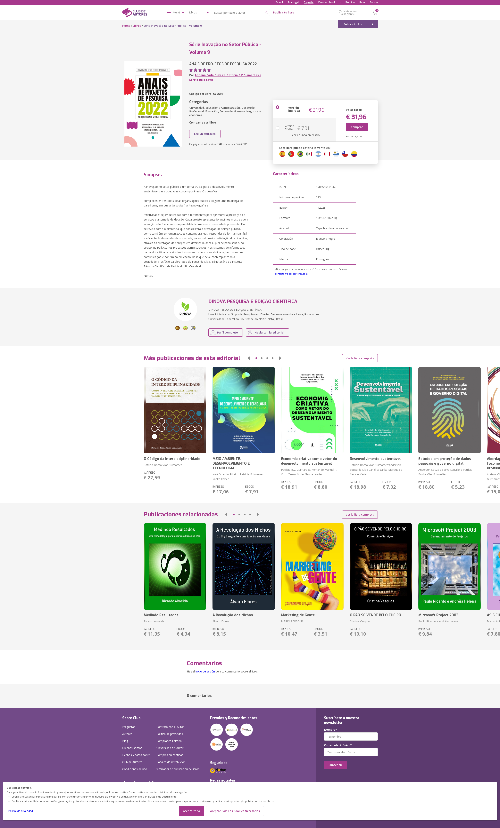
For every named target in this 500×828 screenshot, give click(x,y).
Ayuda (374, 2)
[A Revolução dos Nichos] (243, 566)
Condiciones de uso (134, 769)
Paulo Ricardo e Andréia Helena (438, 621)
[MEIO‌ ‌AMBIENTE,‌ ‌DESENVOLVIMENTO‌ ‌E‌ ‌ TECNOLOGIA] (243, 410)
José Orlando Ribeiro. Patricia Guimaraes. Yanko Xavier (238, 476)
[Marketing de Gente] (312, 566)
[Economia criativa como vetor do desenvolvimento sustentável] (312, 410)
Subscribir (335, 765)
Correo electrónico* (338, 745)
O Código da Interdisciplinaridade (172, 458)
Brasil (279, 2)
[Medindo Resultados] (175, 566)
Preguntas (128, 727)
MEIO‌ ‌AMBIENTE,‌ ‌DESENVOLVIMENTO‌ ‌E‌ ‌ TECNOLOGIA (231, 463)
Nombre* (330, 729)
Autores (127, 734)
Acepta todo (191, 811)
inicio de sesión (205, 671)
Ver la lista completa (360, 358)
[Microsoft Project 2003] (449, 566)
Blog (125, 741)
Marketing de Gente (298, 615)
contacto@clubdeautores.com (291, 273)
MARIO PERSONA (292, 621)
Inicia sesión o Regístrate (351, 12)
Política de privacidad (20, 810)
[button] (249, 358)
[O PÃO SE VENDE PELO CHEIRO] (381, 566)
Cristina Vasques (360, 621)
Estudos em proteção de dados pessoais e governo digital (444, 461)
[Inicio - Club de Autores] (134, 13)
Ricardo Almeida (154, 621)
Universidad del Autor (169, 748)
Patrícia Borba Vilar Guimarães (163, 465)
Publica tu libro (355, 2)
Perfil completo (227, 332)
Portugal (293, 2)
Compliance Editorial (169, 741)
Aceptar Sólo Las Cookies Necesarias (235, 811)
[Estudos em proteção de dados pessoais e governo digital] (449, 410)
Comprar (357, 127)
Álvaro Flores (220, 621)
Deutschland (326, 2)
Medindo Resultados (161, 615)
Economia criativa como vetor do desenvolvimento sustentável (309, 461)
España (308, 2)
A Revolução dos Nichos (232, 615)
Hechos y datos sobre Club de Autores (136, 758)
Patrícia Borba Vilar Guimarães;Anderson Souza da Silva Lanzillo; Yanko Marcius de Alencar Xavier (376, 469)
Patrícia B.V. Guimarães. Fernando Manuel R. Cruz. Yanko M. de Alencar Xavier (309, 472)
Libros (137, 26)
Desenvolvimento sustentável (375, 458)
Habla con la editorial (269, 332)
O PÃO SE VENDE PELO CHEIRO (375, 615)
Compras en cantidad (169, 755)
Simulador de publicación (177, 769)
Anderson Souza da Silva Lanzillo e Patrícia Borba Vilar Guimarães (445, 472)
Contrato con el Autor (170, 727)
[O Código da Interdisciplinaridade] (175, 410)
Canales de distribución (171, 762)
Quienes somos (132, 748)
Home (126, 26)
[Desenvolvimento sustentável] (381, 410)
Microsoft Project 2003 (438, 615)
